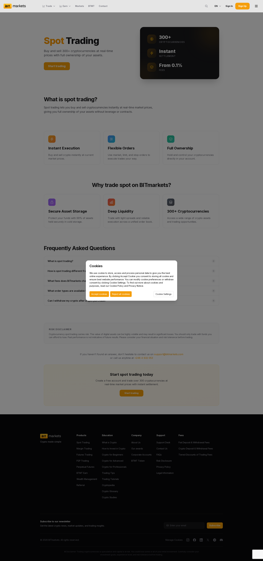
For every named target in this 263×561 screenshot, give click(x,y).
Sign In (229, 6)
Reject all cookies (121, 294)
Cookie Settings (164, 294)
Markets (79, 6)
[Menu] (256, 6)
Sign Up (242, 6)
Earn (65, 6)
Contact (103, 6)
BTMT (91, 6)
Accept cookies (99, 294)
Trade (49, 6)
